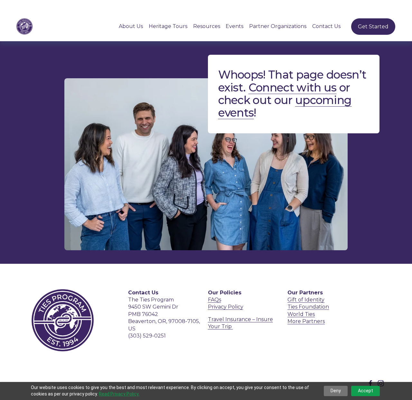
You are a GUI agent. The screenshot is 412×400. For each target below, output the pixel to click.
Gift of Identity (305, 300)
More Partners (306, 321)
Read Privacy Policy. (119, 393)
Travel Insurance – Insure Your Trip (240, 322)
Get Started (373, 27)
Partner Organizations (277, 26)
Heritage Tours (168, 26)
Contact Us (326, 26)
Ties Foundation (308, 307)
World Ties (301, 314)
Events (234, 26)
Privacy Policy (225, 307)
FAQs (214, 300)
